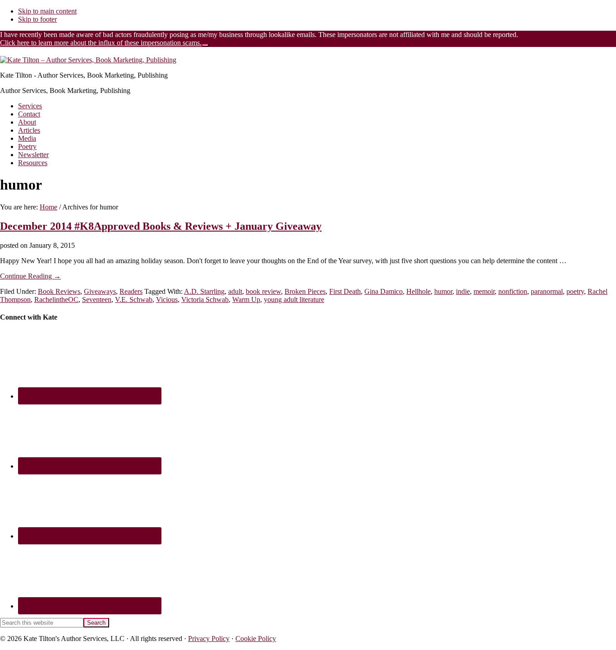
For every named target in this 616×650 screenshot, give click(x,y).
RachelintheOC (56, 299)
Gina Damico (383, 291)
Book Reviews (59, 291)
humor (443, 291)
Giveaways (100, 291)
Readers (131, 291)
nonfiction (512, 291)
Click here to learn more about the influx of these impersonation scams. (101, 42)
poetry (575, 291)
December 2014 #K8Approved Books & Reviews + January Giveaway (161, 226)
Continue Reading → (30, 276)
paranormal (547, 291)
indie (463, 291)
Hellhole (418, 291)
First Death (345, 291)
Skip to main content (47, 11)
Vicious (167, 299)
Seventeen (96, 299)
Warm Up (246, 299)
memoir (484, 291)
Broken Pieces (305, 291)
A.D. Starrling (204, 291)
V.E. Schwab (133, 299)
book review (263, 291)
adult (235, 291)
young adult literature (294, 299)
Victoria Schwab (205, 299)
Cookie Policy (255, 638)
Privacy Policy (209, 638)
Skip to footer (37, 19)
